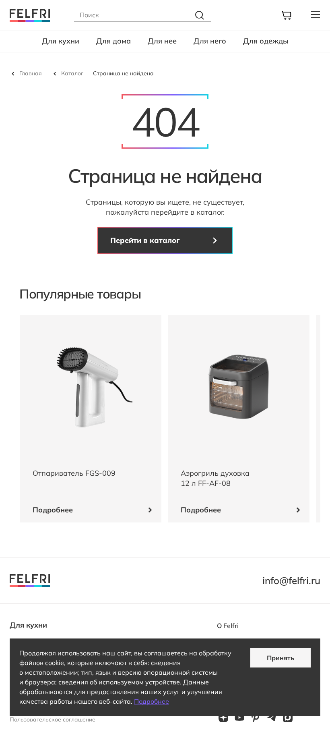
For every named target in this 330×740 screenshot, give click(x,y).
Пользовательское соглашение (52, 719)
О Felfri (228, 626)
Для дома (113, 41)
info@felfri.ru (291, 580)
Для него (210, 41)
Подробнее (151, 701)
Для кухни (60, 41)
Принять (280, 658)
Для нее (162, 41)
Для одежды (266, 41)
